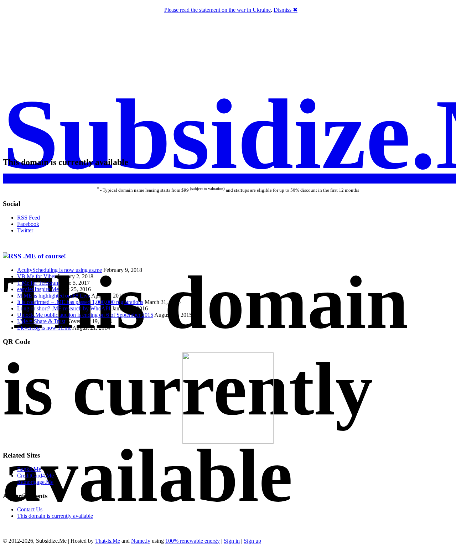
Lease (228, 177)
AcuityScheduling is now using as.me (59, 270)
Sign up (252, 541)
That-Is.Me (107, 541)
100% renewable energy (192, 541)
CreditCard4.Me (35, 476)
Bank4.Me (29, 469)
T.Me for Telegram (38, 283)
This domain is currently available (55, 516)
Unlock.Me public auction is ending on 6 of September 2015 (85, 315)
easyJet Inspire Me (38, 289)
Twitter (25, 230)
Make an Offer (204, 177)
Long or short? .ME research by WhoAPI (63, 308)
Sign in (232, 541)
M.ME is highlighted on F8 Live (53, 296)
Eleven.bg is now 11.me (44, 328)
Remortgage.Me (35, 482)
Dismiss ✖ (285, 10)
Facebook (28, 224)
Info (263, 177)
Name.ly (140, 541)
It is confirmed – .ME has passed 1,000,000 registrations (80, 302)
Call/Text (247, 177)
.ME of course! (44, 256)
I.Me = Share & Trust (41, 321)
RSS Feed (28, 218)
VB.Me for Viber (36, 276)
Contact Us (29, 509)
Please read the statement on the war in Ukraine (217, 10)
